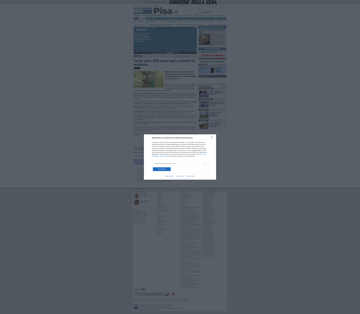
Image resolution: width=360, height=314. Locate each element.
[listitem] (180, 163)
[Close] (212, 138)
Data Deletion (169, 176)
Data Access (180, 176)
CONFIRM (162, 169)
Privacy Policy (191, 176)
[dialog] (180, 157)
